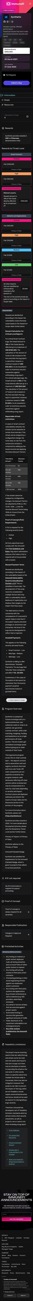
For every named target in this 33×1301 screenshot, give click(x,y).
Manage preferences (10, 1291)
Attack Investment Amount (15, 1144)
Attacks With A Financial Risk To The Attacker (16, 1152)
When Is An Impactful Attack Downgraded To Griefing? (16, 1162)
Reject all (22, 1295)
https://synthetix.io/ (13, 816)
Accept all (9, 1295)
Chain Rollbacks (14, 1130)
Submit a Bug (16, 83)
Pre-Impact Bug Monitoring (14, 1137)
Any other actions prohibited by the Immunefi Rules (16, 1031)
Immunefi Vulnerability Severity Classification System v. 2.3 (14, 580)
